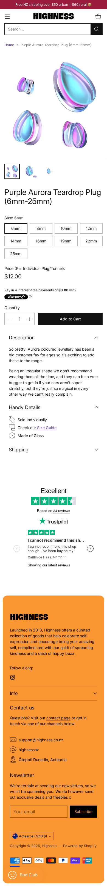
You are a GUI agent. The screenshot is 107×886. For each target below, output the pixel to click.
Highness (49, 846)
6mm (15, 228)
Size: (13, 218)
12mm (91, 228)
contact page (58, 717)
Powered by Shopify (80, 846)
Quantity (12, 307)
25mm (15, 253)
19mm (66, 241)
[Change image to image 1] (12, 171)
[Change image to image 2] (30, 171)
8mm (41, 228)
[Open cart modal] (98, 16)
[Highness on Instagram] (12, 678)
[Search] (97, 29)
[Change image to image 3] (49, 171)
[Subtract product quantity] (10, 319)
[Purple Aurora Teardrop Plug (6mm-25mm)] (53, 105)
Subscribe (83, 811)
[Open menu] (7, 16)
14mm (15, 241)
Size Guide (47, 427)
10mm (66, 228)
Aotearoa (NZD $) (33, 836)
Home (9, 45)
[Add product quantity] (29, 319)
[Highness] (53, 16)
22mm (91, 241)
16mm (41, 241)
